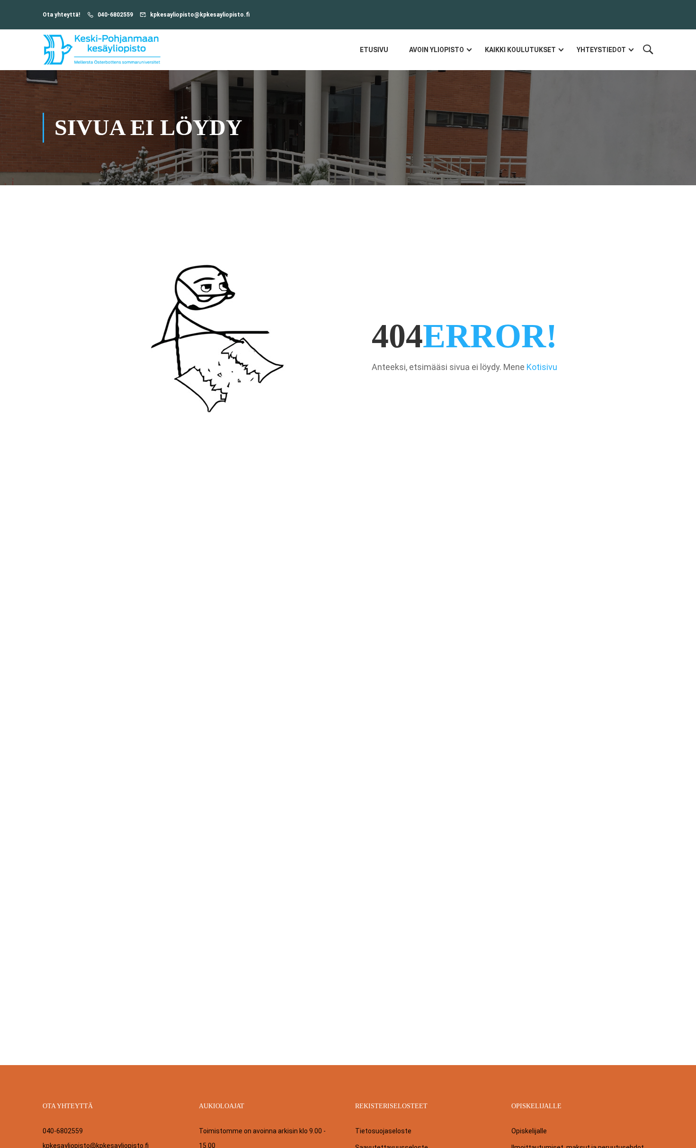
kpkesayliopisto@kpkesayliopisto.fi (200, 14)
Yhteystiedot (601, 50)
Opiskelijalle (529, 1131)
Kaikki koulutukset (520, 50)
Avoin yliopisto (436, 50)
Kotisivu (541, 367)
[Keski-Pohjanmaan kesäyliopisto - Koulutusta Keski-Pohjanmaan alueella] (102, 49)
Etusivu (374, 50)
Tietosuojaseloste (383, 1131)
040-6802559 (115, 14)
